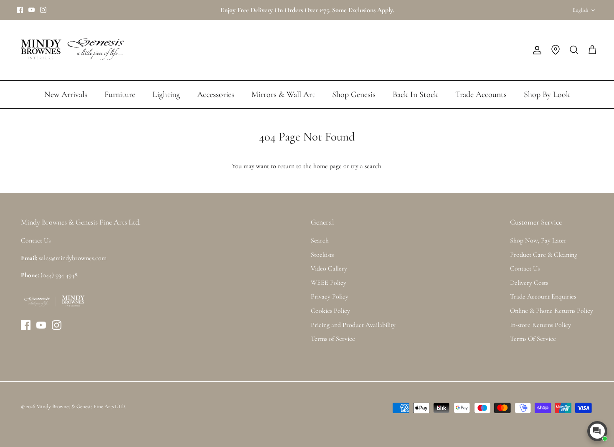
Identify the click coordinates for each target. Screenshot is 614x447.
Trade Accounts (481, 94)
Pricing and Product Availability (353, 325)
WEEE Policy (328, 282)
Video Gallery (329, 268)
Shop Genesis (354, 94)
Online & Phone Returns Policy (551, 311)
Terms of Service (333, 339)
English (580, 10)
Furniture (119, 94)
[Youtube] (31, 10)
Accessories (215, 94)
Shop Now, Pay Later (538, 240)
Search (320, 240)
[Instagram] (43, 10)
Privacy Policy (329, 296)
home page (327, 166)
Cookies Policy (330, 311)
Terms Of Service (533, 339)
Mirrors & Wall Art (283, 94)
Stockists (322, 254)
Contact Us (525, 268)
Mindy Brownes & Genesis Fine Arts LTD (80, 406)
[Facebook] (20, 10)
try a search (366, 166)
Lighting (166, 94)
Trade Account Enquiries (543, 296)
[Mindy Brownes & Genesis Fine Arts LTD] (71, 50)
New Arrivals (65, 94)
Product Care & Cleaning (543, 254)
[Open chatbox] (597, 431)
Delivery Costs (529, 282)
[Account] (535, 50)
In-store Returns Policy (540, 325)
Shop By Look (547, 94)
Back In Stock (415, 94)
